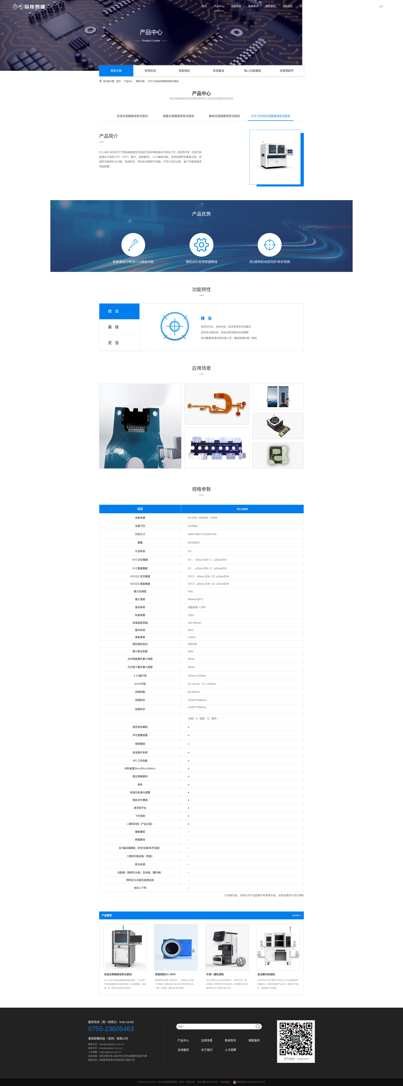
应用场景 (236, 6)
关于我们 (305, 6)
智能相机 (184, 70)
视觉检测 (150, 70)
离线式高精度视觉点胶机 (224, 116)
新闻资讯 (253, 6)
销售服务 (270, 6)
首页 (204, 6)
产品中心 (219, 6)
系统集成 (218, 70)
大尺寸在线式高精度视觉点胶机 (270, 116)
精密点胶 (116, 70)
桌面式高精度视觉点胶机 (178, 116)
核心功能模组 (252, 70)
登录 (348, 6)
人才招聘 (322, 6)
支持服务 (288, 6)
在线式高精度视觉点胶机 (132, 116)
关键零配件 (287, 70)
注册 (356, 6)
